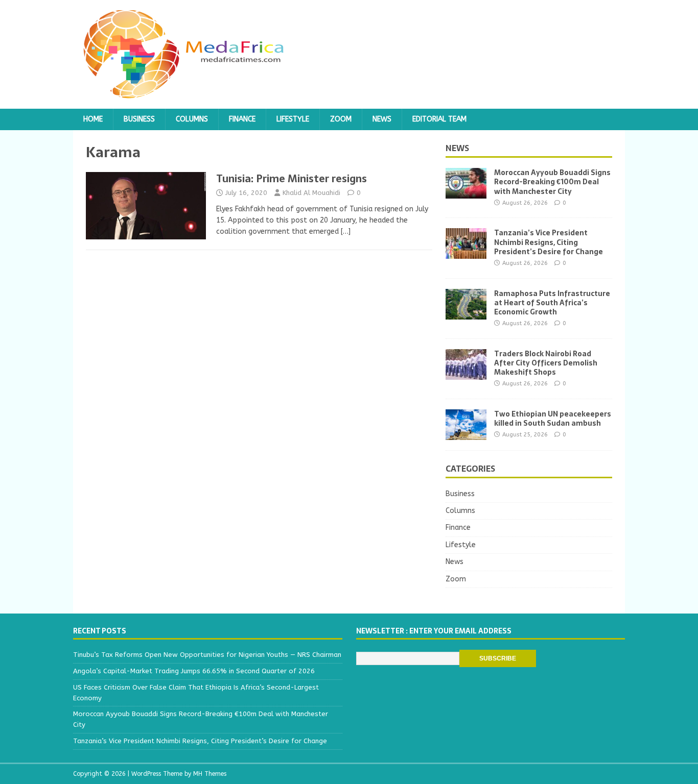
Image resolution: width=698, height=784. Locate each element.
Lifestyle (292, 119)
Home (93, 119)
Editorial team (439, 119)
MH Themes (209, 773)
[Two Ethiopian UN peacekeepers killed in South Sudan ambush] (466, 433)
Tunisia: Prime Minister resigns (291, 178)
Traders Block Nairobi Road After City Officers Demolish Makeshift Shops (545, 363)
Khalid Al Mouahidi (311, 193)
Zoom (341, 119)
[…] (346, 231)
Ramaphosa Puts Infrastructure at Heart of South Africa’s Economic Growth (552, 302)
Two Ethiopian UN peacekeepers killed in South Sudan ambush (552, 418)
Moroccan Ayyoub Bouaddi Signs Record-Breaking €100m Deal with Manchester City (552, 182)
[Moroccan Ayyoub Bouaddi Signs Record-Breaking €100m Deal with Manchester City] (466, 192)
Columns (192, 119)
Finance (242, 119)
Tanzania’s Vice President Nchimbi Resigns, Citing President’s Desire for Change (548, 242)
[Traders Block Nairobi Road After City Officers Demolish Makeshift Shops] (466, 373)
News (382, 119)
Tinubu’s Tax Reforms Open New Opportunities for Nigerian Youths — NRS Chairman (207, 654)
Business (139, 119)
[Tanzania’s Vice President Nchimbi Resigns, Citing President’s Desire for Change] (466, 253)
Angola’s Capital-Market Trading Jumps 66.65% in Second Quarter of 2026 (194, 671)
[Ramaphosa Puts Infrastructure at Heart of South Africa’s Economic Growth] (466, 313)
